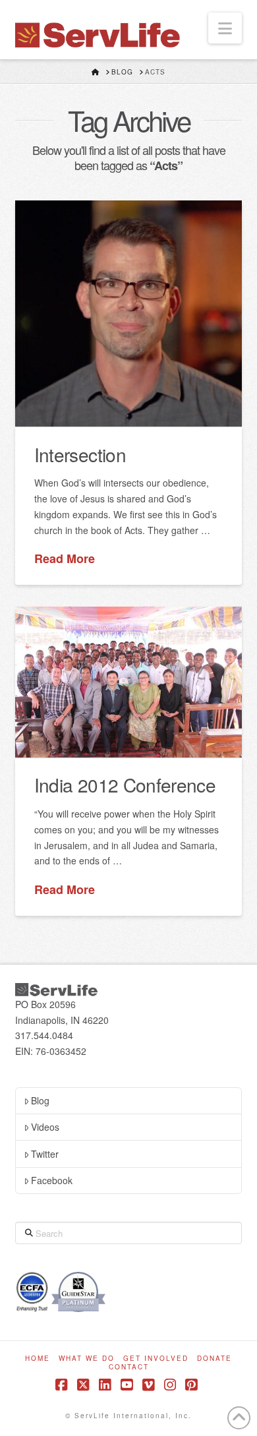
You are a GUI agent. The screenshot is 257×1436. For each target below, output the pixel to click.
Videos (45, 1126)
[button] (225, 28)
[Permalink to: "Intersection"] (128, 313)
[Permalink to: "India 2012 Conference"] (128, 682)
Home (37, 1358)
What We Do (87, 1358)
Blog (40, 1100)
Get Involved (155, 1358)
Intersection (80, 454)
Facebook (51, 1180)
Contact (129, 1367)
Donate (214, 1358)
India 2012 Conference (124, 784)
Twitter (45, 1153)
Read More (64, 559)
